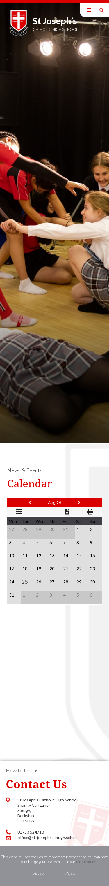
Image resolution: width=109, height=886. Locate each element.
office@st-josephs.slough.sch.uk (47, 837)
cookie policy (86, 861)
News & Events (24, 470)
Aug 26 (54, 502)
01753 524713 (30, 831)
